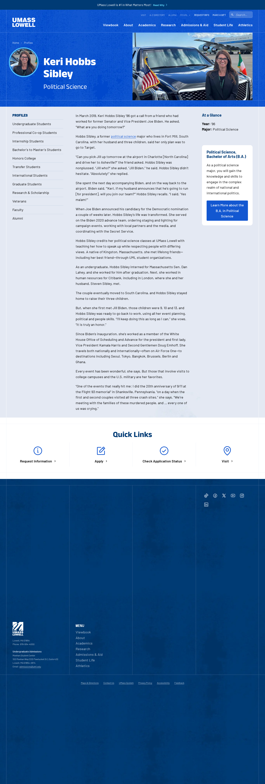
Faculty (17, 210)
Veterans (19, 201)
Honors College (24, 158)
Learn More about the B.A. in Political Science (227, 210)
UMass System (126, 682)
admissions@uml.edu (30, 666)
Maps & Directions (90, 682)
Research (168, 25)
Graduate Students (27, 184)
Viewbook (110, 25)
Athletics (245, 25)
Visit (143, 15)
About (128, 25)
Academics (147, 25)
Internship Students (28, 141)
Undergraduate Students (31, 124)
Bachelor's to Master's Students (36, 149)
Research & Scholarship (30, 192)
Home (15, 42)
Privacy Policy (145, 682)
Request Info (201, 15)
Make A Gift (219, 15)
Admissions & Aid (194, 25)
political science (123, 136)
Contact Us (108, 682)
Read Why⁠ (159, 5)
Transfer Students (26, 167)
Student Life (223, 25)
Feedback (179, 682)
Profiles (28, 42)
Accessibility (163, 682)
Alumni (172, 15)
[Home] (23, 22)
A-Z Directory (157, 15)
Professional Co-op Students (34, 132)
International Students (30, 175)
